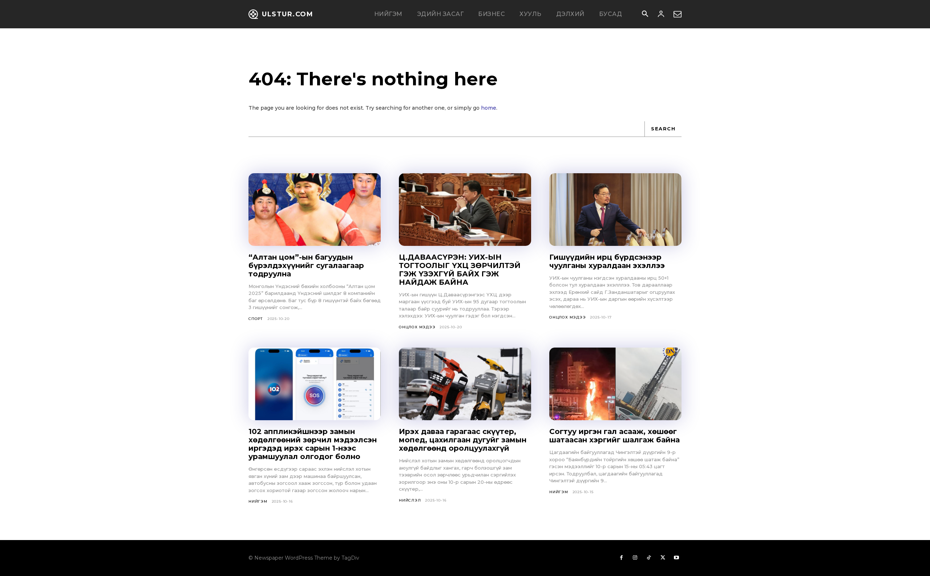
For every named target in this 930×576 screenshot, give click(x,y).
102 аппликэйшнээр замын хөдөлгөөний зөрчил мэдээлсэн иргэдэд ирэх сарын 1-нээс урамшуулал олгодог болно (312, 444)
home (488, 108)
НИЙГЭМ (257, 501)
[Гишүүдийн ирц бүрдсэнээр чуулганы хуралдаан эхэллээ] (615, 209)
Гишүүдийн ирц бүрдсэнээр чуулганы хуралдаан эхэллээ (607, 261)
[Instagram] (635, 558)
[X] (663, 558)
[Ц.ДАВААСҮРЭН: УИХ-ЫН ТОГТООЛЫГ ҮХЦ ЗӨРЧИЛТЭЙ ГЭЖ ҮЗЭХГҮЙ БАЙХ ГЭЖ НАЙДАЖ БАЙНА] (465, 209)
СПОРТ (255, 318)
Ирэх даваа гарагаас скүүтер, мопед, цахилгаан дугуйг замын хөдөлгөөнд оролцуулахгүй (462, 440)
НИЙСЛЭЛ (410, 500)
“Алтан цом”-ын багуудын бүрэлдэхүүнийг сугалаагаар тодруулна (306, 265)
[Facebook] (621, 558)
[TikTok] (649, 558)
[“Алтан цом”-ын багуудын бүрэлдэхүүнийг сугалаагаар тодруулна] (314, 209)
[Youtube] (676, 558)
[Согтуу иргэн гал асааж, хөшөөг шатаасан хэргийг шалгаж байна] (615, 384)
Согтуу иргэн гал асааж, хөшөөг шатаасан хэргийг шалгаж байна (614, 435)
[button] (644, 14)
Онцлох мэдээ (417, 327)
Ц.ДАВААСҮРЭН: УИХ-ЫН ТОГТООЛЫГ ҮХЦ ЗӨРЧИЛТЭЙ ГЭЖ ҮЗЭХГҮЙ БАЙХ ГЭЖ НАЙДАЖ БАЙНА (460, 270)
